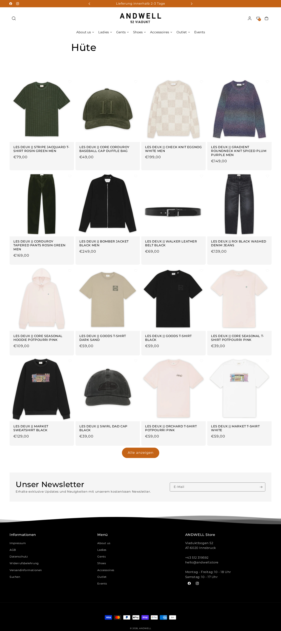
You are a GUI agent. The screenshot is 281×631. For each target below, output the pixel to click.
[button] (14, 18)
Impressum (18, 543)
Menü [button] (102, 535)
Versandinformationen (26, 570)
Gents (101, 556)
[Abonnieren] (261, 486)
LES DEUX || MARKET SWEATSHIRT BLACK (30, 428)
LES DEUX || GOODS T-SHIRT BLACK (168, 338)
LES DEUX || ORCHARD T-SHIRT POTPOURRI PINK (171, 428)
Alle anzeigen (140, 453)
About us (103, 543)
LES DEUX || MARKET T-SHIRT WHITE (235, 428)
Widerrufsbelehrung (24, 563)
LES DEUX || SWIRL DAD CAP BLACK (103, 428)
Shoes (101, 563)
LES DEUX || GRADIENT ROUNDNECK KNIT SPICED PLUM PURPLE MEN (238, 151)
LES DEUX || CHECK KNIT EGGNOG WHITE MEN (173, 149)
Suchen (15, 577)
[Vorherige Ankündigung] (89, 3)
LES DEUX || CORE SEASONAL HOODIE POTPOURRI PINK (38, 338)
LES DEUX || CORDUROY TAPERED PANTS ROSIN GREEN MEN (39, 245)
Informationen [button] (23, 535)
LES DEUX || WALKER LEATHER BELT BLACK (171, 243)
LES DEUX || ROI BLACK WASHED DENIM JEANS (238, 243)
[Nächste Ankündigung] (191, 3)
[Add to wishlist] (70, 82)
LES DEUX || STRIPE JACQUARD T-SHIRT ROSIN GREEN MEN (41, 149)
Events (102, 583)
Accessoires (105, 570)
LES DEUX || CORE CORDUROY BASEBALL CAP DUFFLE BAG (104, 149)
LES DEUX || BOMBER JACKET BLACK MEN (104, 243)
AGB (13, 550)
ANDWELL (145, 628)
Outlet (102, 577)
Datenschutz (19, 556)
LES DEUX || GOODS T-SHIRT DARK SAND (102, 338)
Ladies (101, 550)
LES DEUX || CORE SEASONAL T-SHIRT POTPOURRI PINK (237, 338)
